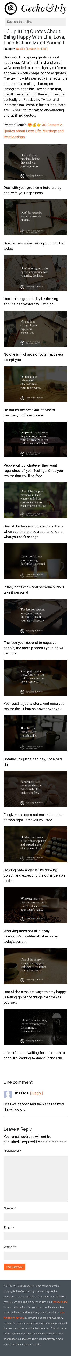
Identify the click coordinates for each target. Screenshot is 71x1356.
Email (9, 1227)
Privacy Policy (60, 1301)
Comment (12, 1151)
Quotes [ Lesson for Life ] (31, 48)
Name (10, 1208)
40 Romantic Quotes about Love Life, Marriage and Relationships (34, 131)
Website (10, 1247)
